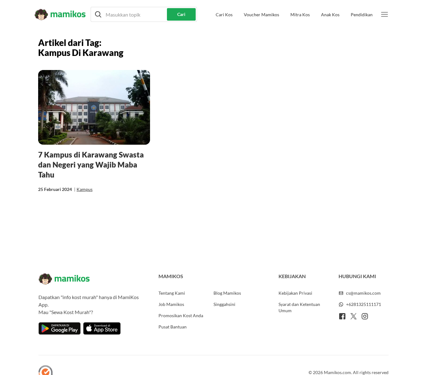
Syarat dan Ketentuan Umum (299, 307)
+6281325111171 (363, 304)
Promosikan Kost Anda (180, 315)
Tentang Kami (171, 293)
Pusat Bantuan (172, 326)
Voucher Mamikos (261, 14)
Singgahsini (224, 304)
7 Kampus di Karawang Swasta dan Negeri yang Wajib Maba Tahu (91, 164)
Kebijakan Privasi (295, 293)
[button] (144, 14)
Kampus (85, 189)
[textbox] (144, 14)
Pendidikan (362, 14)
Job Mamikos (171, 304)
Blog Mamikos (227, 293)
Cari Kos (224, 14)
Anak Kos (330, 14)
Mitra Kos (300, 14)
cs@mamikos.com (363, 293)
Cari (181, 14)
